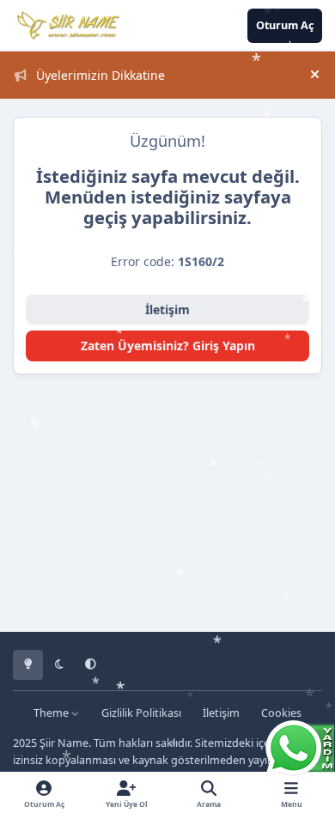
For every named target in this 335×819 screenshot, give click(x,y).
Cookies (281, 713)
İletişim (167, 309)
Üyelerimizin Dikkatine (100, 75)
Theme (52, 713)
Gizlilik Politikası (141, 713)
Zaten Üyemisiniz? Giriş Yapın (168, 345)
